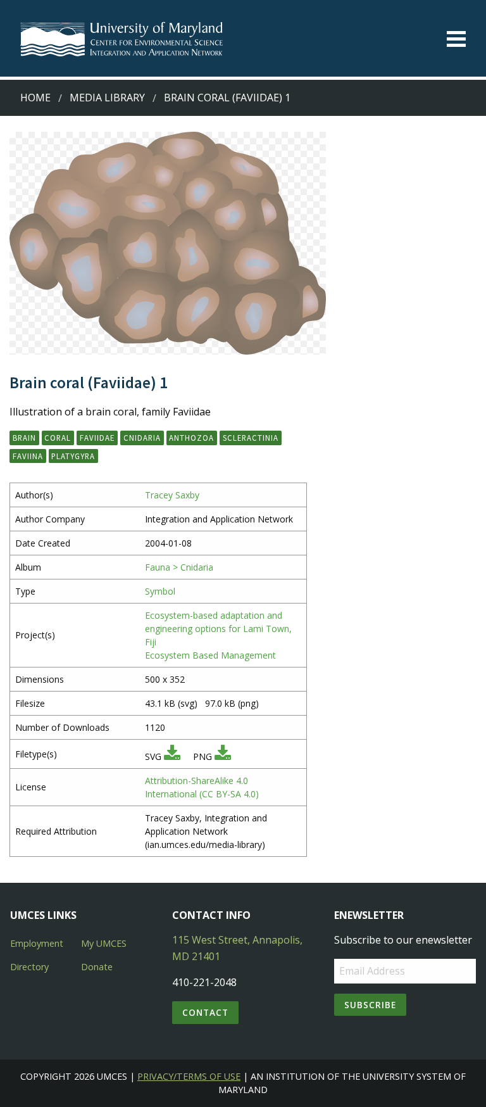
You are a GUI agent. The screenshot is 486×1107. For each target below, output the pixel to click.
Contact (205, 1012)
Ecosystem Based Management (210, 655)
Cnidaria (142, 438)
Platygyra (73, 456)
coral (57, 438)
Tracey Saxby (172, 495)
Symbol (160, 591)
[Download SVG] (172, 756)
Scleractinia (250, 438)
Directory (29, 967)
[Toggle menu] (456, 39)
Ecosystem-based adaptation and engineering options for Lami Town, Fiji (218, 628)
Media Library (107, 97)
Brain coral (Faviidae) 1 (227, 97)
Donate (97, 967)
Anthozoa (191, 438)
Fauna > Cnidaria (179, 567)
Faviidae (97, 438)
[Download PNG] (223, 756)
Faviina (28, 456)
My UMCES (104, 943)
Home (35, 97)
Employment (36, 943)
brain (24, 438)
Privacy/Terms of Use (188, 1076)
